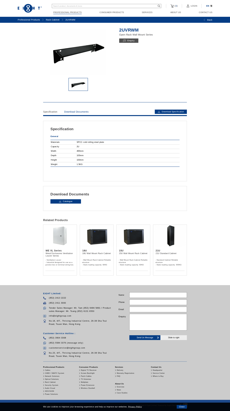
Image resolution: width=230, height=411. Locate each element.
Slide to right (173, 337)
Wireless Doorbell (88, 388)
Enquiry (122, 316)
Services (147, 12)
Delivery (120, 370)
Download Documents (76, 111)
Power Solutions (51, 394)
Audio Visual (50, 388)
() (176, 6)
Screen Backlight (88, 373)
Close (182, 407)
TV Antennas (86, 379)
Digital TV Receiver (89, 370)
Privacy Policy (135, 407)
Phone (122, 302)
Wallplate (84, 382)
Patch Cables (86, 376)
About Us (175, 12)
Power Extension (87, 385)
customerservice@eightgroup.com (67, 348)
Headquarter (157, 370)
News (119, 390)
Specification (50, 111)
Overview (120, 387)
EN (207, 6)
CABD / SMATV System (54, 373)
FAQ (118, 376)
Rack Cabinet (53, 20)
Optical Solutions (52, 379)
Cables (47, 370)
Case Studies (122, 393)
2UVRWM (70, 20)
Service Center (159, 373)
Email (121, 309)
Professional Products (67, 12)
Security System (51, 385)
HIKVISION (49, 391)
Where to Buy (158, 376)
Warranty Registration (125, 373)
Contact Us (205, 12)
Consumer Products (112, 12)
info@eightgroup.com (60, 316)
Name (121, 295)
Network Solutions (52, 376)
